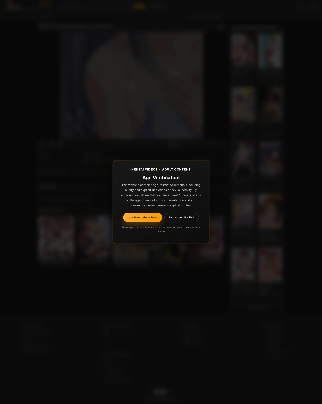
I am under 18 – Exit (181, 217)
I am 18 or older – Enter (143, 217)
